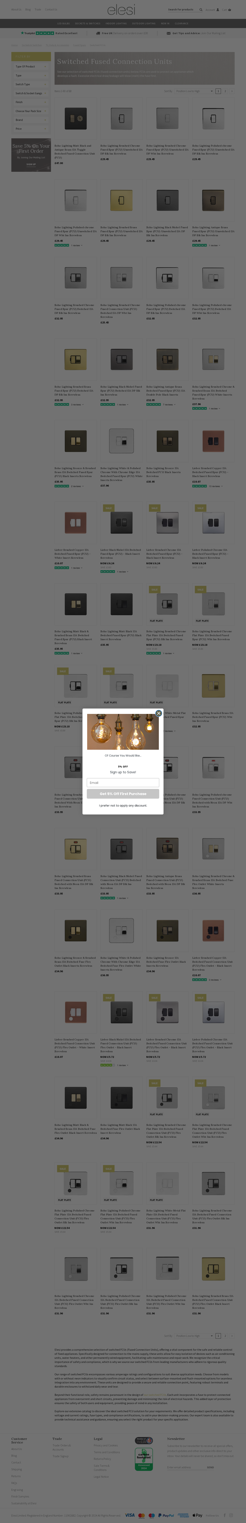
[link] (123, 732)
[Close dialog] (158, 713)
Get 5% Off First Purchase (123, 793)
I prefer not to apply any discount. (123, 806)
